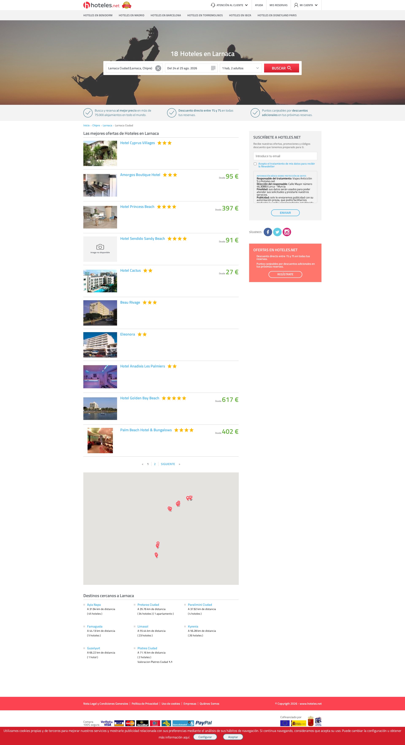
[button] (202, 372)
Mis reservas (279, 5)
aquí (186, 737)
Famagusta (95, 626)
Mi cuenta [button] (306, 5)
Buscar (279, 68)
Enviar (285, 212)
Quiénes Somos (209, 703)
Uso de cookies (171, 703)
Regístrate (285, 274)
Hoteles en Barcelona (166, 15)
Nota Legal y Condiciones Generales (105, 703)
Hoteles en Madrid (131, 15)
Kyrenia (193, 626)
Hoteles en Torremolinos (205, 15)
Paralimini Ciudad (200, 604)
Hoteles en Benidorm (97, 15)
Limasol (143, 626)
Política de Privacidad (145, 703)
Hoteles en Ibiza (240, 15)
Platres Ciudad (147, 648)
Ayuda (259, 5)
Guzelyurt (93, 648)
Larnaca (107, 125)
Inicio (86, 125)
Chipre (96, 125)
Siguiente (168, 464)
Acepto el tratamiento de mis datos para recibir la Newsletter (286, 165)
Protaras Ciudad (148, 604)
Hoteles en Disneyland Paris (277, 15)
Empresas (190, 703)
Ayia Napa (94, 604)
